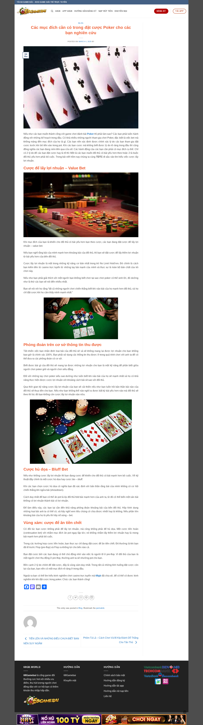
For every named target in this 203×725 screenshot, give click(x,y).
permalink (100, 608)
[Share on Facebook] (70, 597)
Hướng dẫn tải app (114, 685)
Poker (90, 134)
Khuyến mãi (70, 680)
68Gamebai (70, 675)
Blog (81, 23)
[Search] (52, 11)
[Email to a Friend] (81, 597)
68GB (57, 11)
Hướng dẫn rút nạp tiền (116, 691)
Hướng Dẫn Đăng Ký (85, 11)
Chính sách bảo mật (114, 675)
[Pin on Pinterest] (86, 597)
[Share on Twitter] (75, 597)
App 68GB (67, 11)
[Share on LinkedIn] (91, 597)
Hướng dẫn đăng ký (114, 680)
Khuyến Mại (121, 11)
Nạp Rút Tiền (105, 11)
